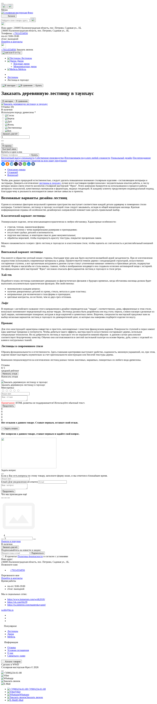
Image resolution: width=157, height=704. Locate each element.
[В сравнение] (25, 85)
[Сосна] (7, 115)
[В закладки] (9, 85)
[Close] (2, 380)
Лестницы (12, 77)
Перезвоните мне (10, 575)
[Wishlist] (5, 497)
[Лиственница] (11, 127)
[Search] (33, 20)
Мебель (11, 636)
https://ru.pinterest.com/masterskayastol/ (26, 605)
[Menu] (2, 3)
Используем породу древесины (18, 112)
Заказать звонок (25, 49)
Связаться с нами (16, 655)
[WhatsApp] (24, 164)
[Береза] (7, 118)
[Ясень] (7, 124)
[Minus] (2, 143)
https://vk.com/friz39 (17, 602)
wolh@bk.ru (7, 610)
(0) (12, 107)
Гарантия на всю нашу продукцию (49, 160)
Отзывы (11, 647)
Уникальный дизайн (121, 158)
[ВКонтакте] (3, 164)
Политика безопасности (30, 556)
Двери (10, 634)
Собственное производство (49, 158)
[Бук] (6, 130)
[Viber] (20, 164)
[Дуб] (6, 121)
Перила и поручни (11, 541)
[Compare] (8, 497)
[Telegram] (11, 164)
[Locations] (4, 6)
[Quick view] (2, 497)
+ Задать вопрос (10, 428)
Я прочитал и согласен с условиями (36, 556)
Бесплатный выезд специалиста (17, 158)
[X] (16, 164)
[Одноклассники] (7, 164)
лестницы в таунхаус (50, 183)
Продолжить (8, 406)
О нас (10, 653)
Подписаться (37, 553)
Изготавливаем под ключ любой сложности (87, 158)
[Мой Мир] (29, 164)
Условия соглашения (18, 650)
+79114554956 (20, 33)
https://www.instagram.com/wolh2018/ (26, 599)
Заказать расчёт (10, 134)
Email (4, 482)
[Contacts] (10, 6)
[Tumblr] (33, 164)
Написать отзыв (9, 374)
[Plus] (2, 140)
